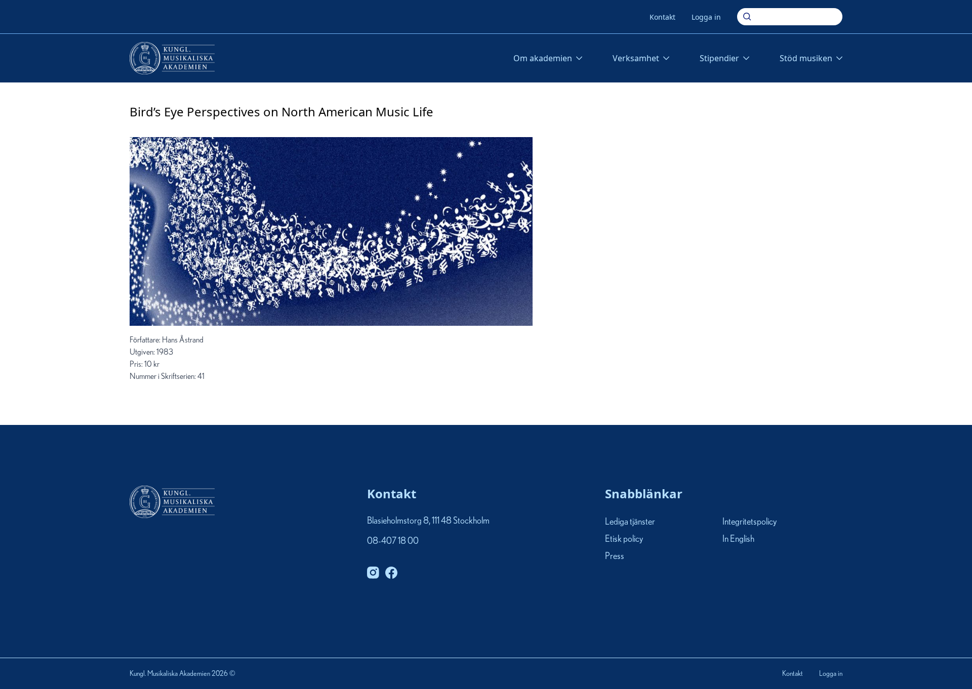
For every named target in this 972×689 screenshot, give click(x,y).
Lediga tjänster (630, 522)
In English (738, 539)
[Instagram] (373, 573)
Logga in (706, 17)
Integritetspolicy (749, 522)
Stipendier (719, 58)
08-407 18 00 (393, 541)
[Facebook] (391, 573)
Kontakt (662, 17)
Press (614, 557)
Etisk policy (624, 539)
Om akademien (542, 58)
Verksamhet (636, 58)
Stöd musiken (806, 58)
